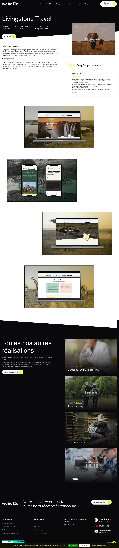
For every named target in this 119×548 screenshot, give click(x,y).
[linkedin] (65, 524)
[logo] (11, 7)
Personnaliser (84, 546)
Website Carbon (19, 541)
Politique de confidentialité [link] (99, 545)
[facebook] (69, 524)
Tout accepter (73, 546)
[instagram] (73, 524)
